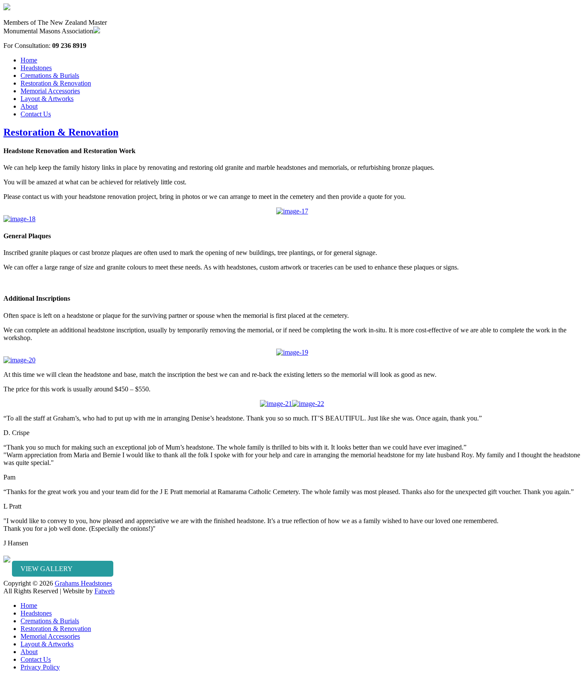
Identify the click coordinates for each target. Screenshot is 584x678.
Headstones (36, 67)
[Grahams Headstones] (6, 8)
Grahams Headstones (83, 583)
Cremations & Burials (50, 75)
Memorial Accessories (50, 91)
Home (29, 60)
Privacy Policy (40, 667)
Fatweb (104, 591)
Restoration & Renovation (56, 83)
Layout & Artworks (47, 98)
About (29, 106)
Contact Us (36, 114)
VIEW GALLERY (47, 568)
